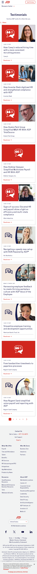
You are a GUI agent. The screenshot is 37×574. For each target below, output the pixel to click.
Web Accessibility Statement (18, 542)
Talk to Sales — (18, 434)
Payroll (4, 449)
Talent (4, 454)
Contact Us (18, 431)
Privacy (24, 538)
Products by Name (7, 472)
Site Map (17, 538)
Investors (23, 508)
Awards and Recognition (27, 491)
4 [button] (19, 419)
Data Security (24, 496)
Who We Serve (25, 446)
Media (22, 511)
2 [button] (13, 419)
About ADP (24, 477)
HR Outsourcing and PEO (9, 463)
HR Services (5, 460)
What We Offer (7, 446)
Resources (5, 477)
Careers (22, 483)
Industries (23, 451)
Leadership (23, 494)
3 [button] (16, 419)
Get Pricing (30, 2)
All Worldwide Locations (18, 526)
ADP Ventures (24, 505)
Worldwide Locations (26, 480)
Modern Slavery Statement (18, 540)
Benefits (4, 457)
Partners (22, 454)
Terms (10, 538)
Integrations (5, 466)
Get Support (18, 437)
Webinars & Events (7, 492)
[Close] (34, 564)
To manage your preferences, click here (18, 572)
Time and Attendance (8, 451)
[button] (18, 22)
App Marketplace (7, 469)
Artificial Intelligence (26, 502)
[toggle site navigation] (3, 2)
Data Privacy (24, 499)
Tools (3, 490)
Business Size (24, 449)
